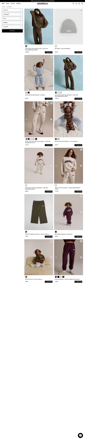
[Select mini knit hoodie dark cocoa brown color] (26, 277)
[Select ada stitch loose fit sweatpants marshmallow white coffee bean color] (31, 139)
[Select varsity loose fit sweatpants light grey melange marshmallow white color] (34, 139)
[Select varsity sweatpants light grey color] (61, 277)
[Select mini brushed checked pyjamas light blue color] (26, 92)
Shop (7, 3)
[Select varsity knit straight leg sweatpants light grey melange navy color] (61, 92)
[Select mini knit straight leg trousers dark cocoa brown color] (26, 232)
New (3, 3)
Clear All (12, 30)
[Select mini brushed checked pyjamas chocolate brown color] (29, 92)
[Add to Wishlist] (51, 10)
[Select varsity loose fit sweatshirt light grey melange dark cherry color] (56, 185)
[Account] (79, 3)
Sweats (18, 3)
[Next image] (51, 26)
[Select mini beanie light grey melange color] (56, 46)
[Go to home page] (42, 3)
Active (13, 3)
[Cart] (82, 3)
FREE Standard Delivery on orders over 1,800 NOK (42, 1)
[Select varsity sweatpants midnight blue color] (63, 277)
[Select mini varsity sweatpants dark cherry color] (56, 232)
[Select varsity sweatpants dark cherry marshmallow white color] (56, 277)
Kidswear (9, 7)
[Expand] (76, 3)
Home (3, 7)
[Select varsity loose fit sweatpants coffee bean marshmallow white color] (29, 139)
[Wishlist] (73, 3)
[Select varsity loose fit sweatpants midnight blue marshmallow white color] (36, 139)
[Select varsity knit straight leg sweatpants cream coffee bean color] (58, 92)
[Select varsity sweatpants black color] (58, 277)
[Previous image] (26, 26)
